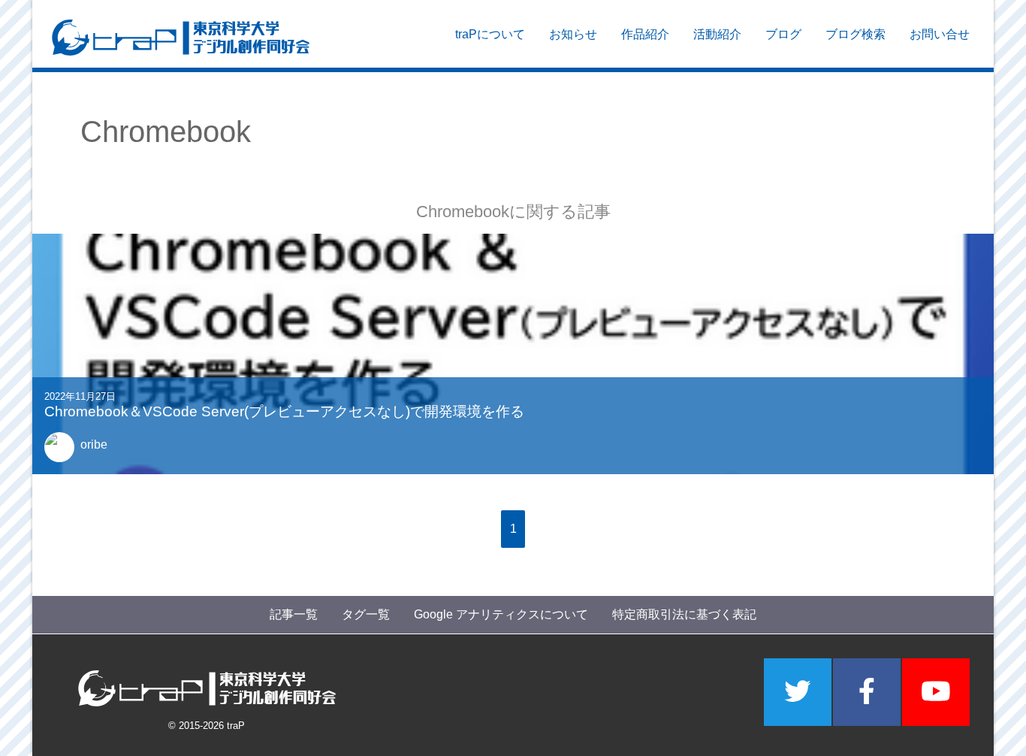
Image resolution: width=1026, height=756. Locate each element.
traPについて (490, 34)
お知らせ (573, 34)
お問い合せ (940, 34)
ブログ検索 (855, 34)
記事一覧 (294, 614)
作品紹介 (645, 34)
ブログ (783, 34)
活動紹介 (717, 34)
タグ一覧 (366, 614)
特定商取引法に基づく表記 (684, 614)
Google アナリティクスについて (501, 614)
